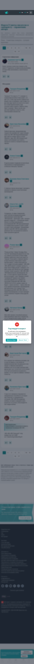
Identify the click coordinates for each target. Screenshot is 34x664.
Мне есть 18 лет (11, 340)
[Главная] (6, 12)
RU (20, 12)
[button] (31, 12)
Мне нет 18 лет (23, 340)
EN (22, 12)
